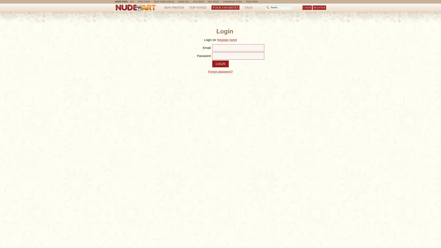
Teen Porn (252, 2)
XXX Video (198, 2)
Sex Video (213, 2)
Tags (249, 7)
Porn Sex (183, 2)
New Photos (174, 7)
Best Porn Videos (164, 2)
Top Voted (197, 7)
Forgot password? (220, 71)
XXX (132, 2)
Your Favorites (225, 7)
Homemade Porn (232, 2)
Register (319, 7)
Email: (207, 48)
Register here (226, 40)
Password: (204, 56)
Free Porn (144, 2)
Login (307, 7)
